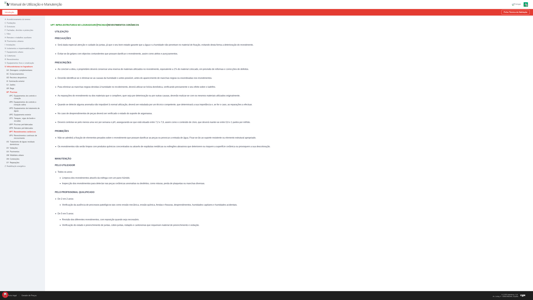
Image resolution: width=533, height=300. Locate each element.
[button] (516, 4)
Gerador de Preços (29, 295)
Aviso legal (12, 295)
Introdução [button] (9, 12)
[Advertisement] (22, 190)
